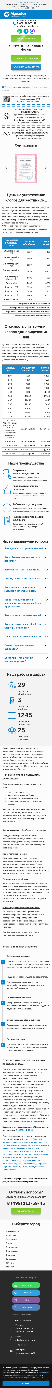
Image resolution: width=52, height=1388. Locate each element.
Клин (28, 1148)
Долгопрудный (10, 1145)
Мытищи (28, 1154)
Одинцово (16, 1157)
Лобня (40, 1151)
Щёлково (39, 1166)
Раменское (8, 1163)
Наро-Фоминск (41, 1154)
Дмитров (42, 1142)
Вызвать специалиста (26, 58)
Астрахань (11, 1235)
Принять (26, 1384)
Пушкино (36, 1160)
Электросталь (9, 1169)
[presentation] (5, 167)
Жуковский (8, 1148)
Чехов (31, 1166)
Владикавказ (12, 1251)
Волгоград (11, 1259)
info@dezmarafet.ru (27, 26)
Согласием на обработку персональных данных (23, 1377)
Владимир (10, 1255)
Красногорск (30, 1151)
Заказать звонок (26, 38)
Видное (6, 1142)
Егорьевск (44, 1145)
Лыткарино (8, 1154)
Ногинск (6, 1157)
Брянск (9, 1243)
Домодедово (24, 1145)
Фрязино (16, 1166)
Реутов (17, 1163)
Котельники (17, 1151)
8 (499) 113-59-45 (26, 20)
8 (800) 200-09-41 (26, 23)
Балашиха (37, 1139)
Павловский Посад (12, 1160)
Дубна (35, 1145)
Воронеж (10, 1267)
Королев (7, 1151)
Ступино (7, 1166)
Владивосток (12, 1247)
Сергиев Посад (29, 1163)
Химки (24, 1166)
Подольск (26, 1160)
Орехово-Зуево (29, 1157)
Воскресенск (17, 1142)
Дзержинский (30, 1142)
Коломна (36, 1148)
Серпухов (42, 1163)
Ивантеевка (19, 1148)
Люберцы (18, 1154)
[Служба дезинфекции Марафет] (3, 87)
